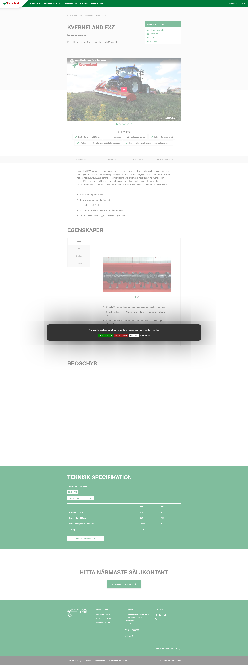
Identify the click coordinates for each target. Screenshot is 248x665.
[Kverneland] (11, 3)
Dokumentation (97, 3)
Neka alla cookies (121, 335)
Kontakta (84, 3)
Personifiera (134, 335)
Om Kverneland (71, 3)
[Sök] (222, 12)
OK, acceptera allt (105, 335)
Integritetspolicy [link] (145, 335)
